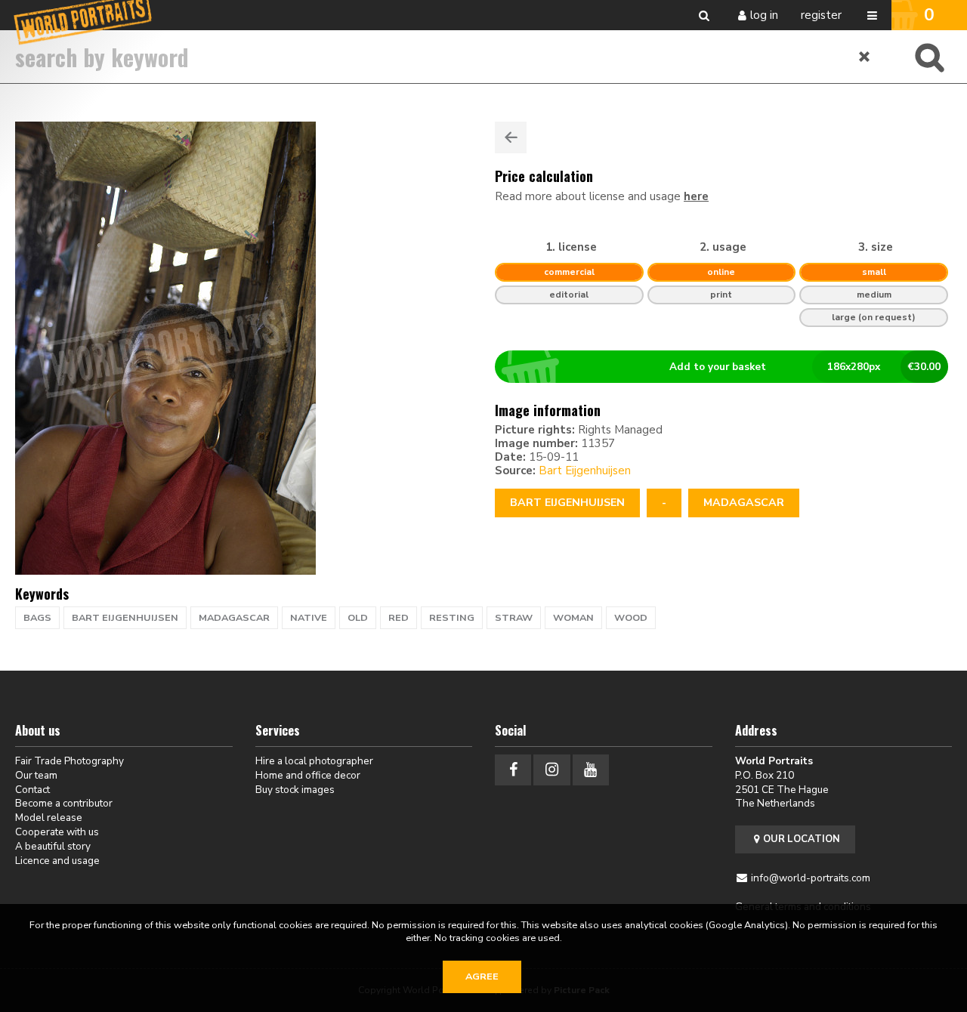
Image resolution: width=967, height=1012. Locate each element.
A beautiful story (53, 846)
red (398, 618)
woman (573, 618)
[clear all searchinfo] (865, 56)
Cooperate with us (57, 832)
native (308, 618)
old (358, 618)
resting (451, 618)
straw (514, 618)
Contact (32, 789)
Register (821, 15)
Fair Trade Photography (69, 761)
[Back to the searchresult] (511, 137)
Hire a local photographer (314, 761)
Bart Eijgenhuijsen (585, 470)
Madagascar (743, 502)
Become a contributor (64, 803)
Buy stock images (295, 789)
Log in (764, 15)
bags (37, 618)
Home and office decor (307, 775)
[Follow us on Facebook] (513, 769)
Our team (36, 775)
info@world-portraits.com (810, 878)
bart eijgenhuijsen (125, 618)
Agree (482, 976)
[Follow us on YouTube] (591, 769)
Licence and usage (57, 860)
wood (630, 618)
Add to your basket (805, 366)
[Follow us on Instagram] (551, 769)
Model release (48, 817)
